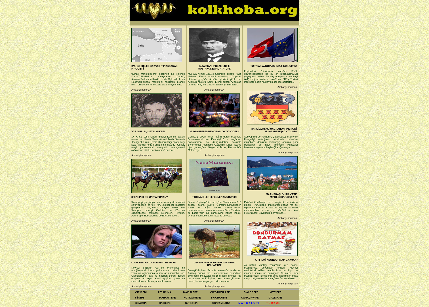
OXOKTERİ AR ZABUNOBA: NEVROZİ (153, 262)
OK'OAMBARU (221, 303)
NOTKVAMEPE (192, 297)
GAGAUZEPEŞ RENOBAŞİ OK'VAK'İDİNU (214, 131)
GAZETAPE (275, 297)
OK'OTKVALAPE (220, 292)
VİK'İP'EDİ (141, 292)
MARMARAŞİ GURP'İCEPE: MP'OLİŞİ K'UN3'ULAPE (282, 195)
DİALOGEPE (251, 292)
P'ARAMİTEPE (167, 297)
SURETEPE (191, 303)
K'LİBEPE (164, 303)
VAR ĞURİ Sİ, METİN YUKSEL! (148, 131)
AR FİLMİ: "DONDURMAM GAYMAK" (276, 259)
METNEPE (275, 292)
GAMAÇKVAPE (250, 297)
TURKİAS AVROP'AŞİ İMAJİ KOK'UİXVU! (274, 66)
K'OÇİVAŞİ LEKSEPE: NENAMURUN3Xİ (214, 197)
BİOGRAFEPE (219, 297)
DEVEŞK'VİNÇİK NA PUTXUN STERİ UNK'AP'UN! (214, 264)
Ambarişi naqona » (141, 89)
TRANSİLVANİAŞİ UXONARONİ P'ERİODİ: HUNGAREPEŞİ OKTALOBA (273, 130)
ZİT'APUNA (164, 292)
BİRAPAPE (141, 303)
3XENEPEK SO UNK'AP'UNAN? (149, 197)
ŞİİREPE (139, 297)
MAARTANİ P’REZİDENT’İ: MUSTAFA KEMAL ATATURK (214, 67)
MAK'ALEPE (190, 292)
